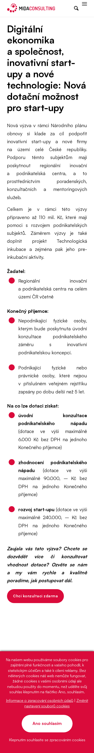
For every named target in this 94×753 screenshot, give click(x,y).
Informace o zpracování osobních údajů (39, 700)
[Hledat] (74, 8)
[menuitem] (74, 8)
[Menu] (84, 8)
